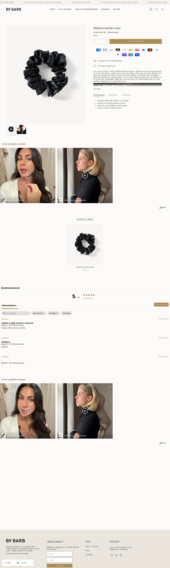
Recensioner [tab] (9, 305)
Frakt (87, 550)
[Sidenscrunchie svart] (85, 245)
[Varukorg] (162, 9)
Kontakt (88, 555)
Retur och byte (91, 546)
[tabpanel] (85, 341)
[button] (52, 9)
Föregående (6, 74)
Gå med (59, 566)
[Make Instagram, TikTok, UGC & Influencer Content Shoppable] (162, 208)
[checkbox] (66, 313)
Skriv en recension (161, 304)
